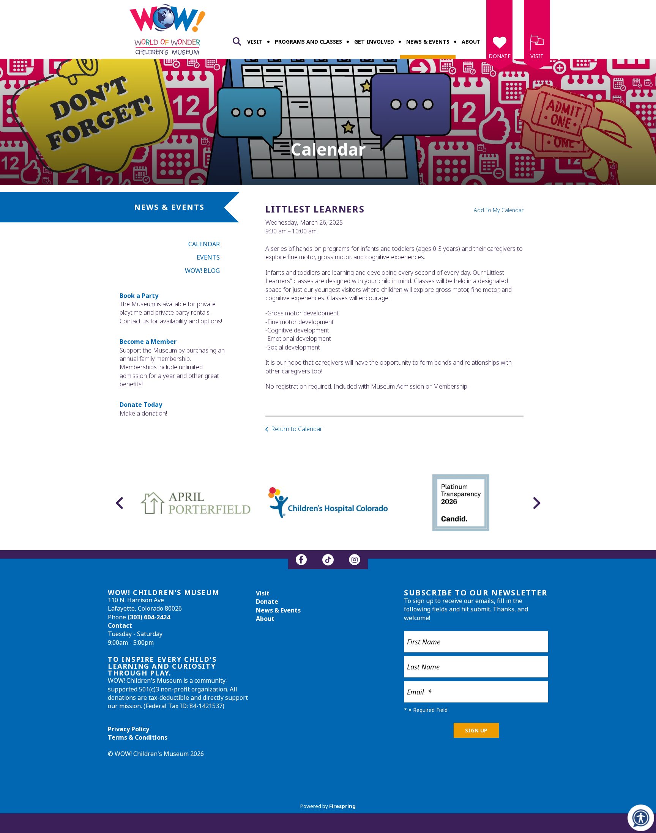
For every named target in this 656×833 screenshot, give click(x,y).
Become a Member (148, 341)
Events (208, 257)
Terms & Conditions (137, 737)
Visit (255, 41)
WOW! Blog (202, 270)
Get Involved (374, 41)
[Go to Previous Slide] (119, 503)
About (471, 41)
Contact (120, 625)
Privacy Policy (128, 729)
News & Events (427, 41)
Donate (500, 56)
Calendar (204, 244)
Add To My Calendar (499, 210)
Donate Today (141, 404)
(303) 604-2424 (149, 617)
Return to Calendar (296, 429)
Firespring (342, 806)
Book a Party (139, 295)
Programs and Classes (308, 41)
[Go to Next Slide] (536, 503)
